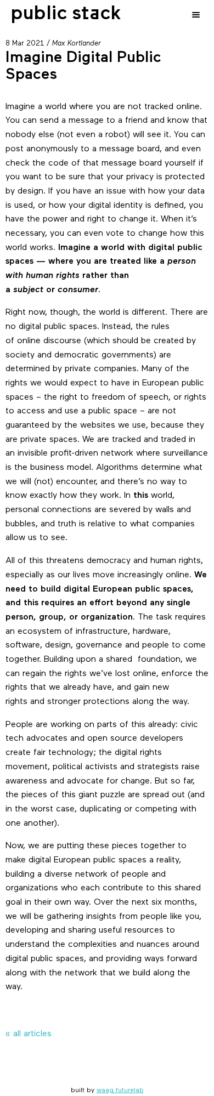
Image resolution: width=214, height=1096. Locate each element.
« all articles (28, 1034)
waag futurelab (120, 1090)
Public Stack (66, 14)
